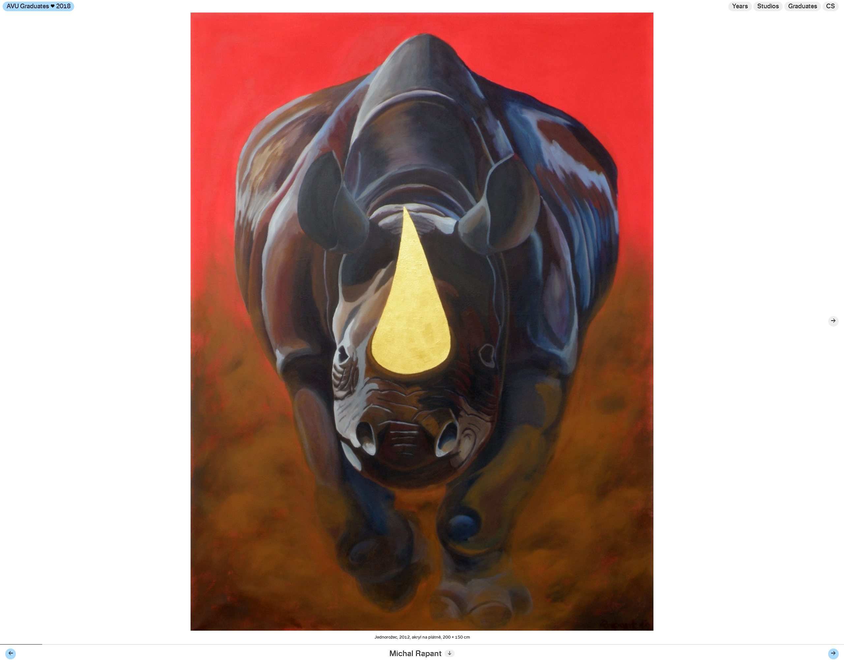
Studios (768, 6)
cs (830, 6)
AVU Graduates (39, 6)
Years (740, 6)
